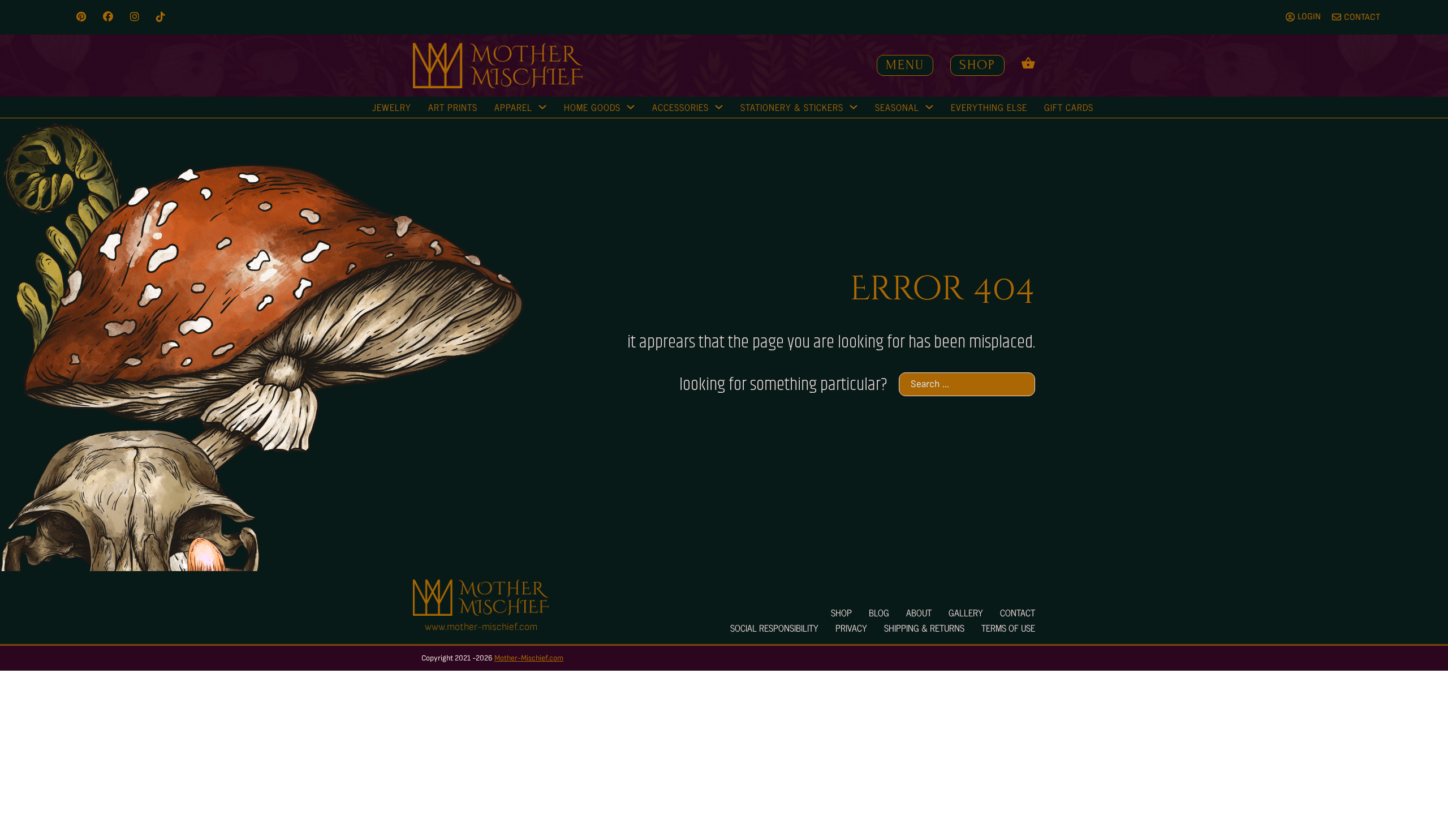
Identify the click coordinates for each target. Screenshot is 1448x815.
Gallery (966, 612)
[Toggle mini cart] (1028, 62)
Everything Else (989, 107)
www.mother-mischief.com (481, 627)
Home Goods (592, 107)
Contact (1017, 612)
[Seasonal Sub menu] (929, 106)
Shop (977, 64)
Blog (879, 612)
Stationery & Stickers (791, 107)
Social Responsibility (774, 627)
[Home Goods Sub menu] (630, 106)
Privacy (851, 627)
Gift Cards (1068, 107)
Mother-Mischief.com (528, 658)
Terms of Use (1008, 627)
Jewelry (391, 107)
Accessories (680, 107)
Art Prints (452, 107)
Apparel (513, 107)
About (919, 612)
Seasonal (897, 107)
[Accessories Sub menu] (718, 106)
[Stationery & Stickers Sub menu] (853, 106)
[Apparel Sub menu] (542, 106)
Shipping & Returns (924, 627)
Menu (905, 64)
